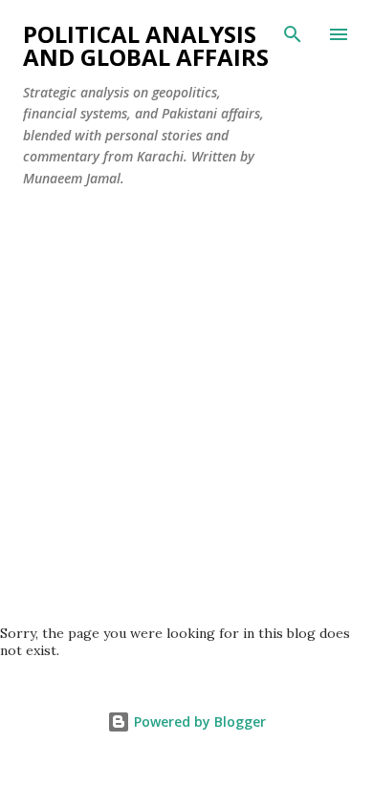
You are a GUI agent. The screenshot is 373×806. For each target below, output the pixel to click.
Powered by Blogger (198, 721)
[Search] (292, 34)
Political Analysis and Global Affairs (146, 45)
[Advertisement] (186, 429)
